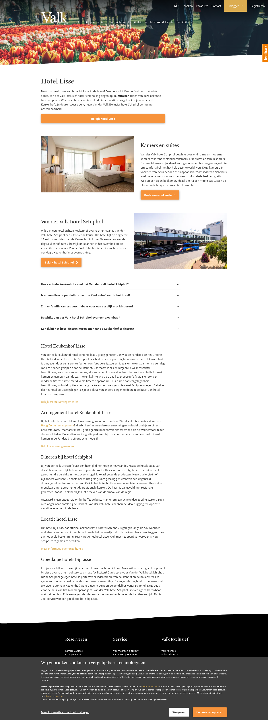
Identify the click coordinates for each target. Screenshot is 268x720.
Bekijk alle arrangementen (57, 446)
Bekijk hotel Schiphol (60, 262)
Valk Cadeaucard (170, 654)
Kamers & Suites (74, 650)
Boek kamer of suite (158, 195)
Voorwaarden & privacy (126, 650)
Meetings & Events (161, 22)
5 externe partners (150, 686)
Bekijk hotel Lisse (103, 118)
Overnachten (116, 22)
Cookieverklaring (54, 696)
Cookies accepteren (209, 712)
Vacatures (202, 6)
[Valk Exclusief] (54, 19)
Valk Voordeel (168, 650)
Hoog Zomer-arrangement (57, 425)
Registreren (257, 6)
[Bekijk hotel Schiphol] (180, 241)
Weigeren (179, 712)
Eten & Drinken (137, 22)
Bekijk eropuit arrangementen (60, 401)
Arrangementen (95, 22)
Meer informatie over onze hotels (62, 548)
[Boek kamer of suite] (87, 167)
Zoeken (188, 6)
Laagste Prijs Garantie (125, 654)
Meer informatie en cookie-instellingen (65, 712)
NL (176, 6)
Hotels (78, 22)
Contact (216, 6)
